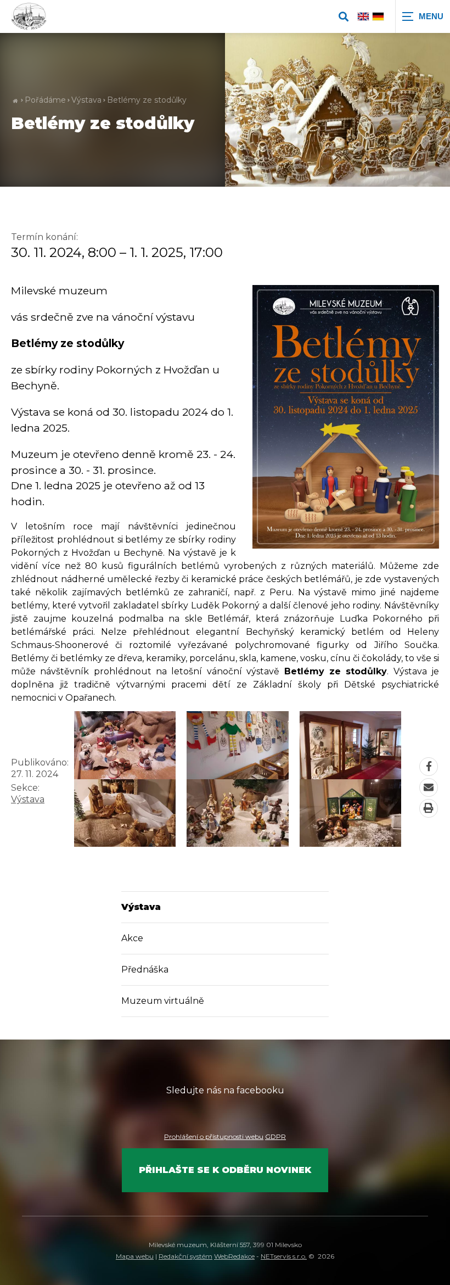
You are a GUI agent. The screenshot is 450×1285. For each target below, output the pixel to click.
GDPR (275, 1136)
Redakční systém (185, 1256)
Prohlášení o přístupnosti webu (213, 1136)
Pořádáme (45, 100)
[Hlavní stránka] (15, 100)
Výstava (86, 100)
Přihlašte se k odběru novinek (225, 1170)
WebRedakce (234, 1256)
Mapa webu (135, 1256)
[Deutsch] (378, 16)
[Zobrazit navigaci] (422, 16)
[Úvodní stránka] (29, 16)
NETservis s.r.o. (284, 1256)
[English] (363, 16)
